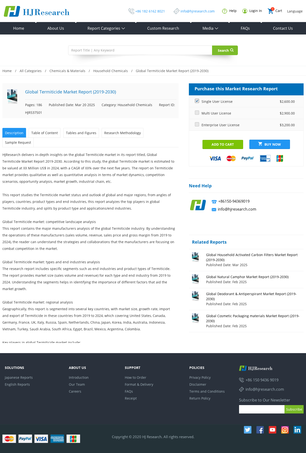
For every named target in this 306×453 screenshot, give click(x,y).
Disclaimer (197, 384)
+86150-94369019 (234, 201)
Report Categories (106, 28)
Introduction (79, 377)
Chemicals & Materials (67, 71)
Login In (255, 10)
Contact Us (283, 28)
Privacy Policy (200, 377)
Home (18, 28)
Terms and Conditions (207, 391)
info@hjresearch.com (197, 11)
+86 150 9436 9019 (262, 380)
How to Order (135, 377)
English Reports (17, 384)
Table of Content (44, 133)
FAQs (245, 28)
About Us (55, 28)
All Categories (31, 71)
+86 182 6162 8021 (150, 11)
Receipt (131, 398)
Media (210, 28)
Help (232, 10)
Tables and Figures (81, 133)
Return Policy (199, 398)
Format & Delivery (139, 384)
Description (14, 133)
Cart (277, 10)
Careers (75, 391)
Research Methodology (122, 133)
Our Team (77, 384)
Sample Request (18, 142)
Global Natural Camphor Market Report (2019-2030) (247, 277)
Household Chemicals (110, 71)
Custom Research (163, 28)
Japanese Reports (19, 377)
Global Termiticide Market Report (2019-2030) (172, 71)
